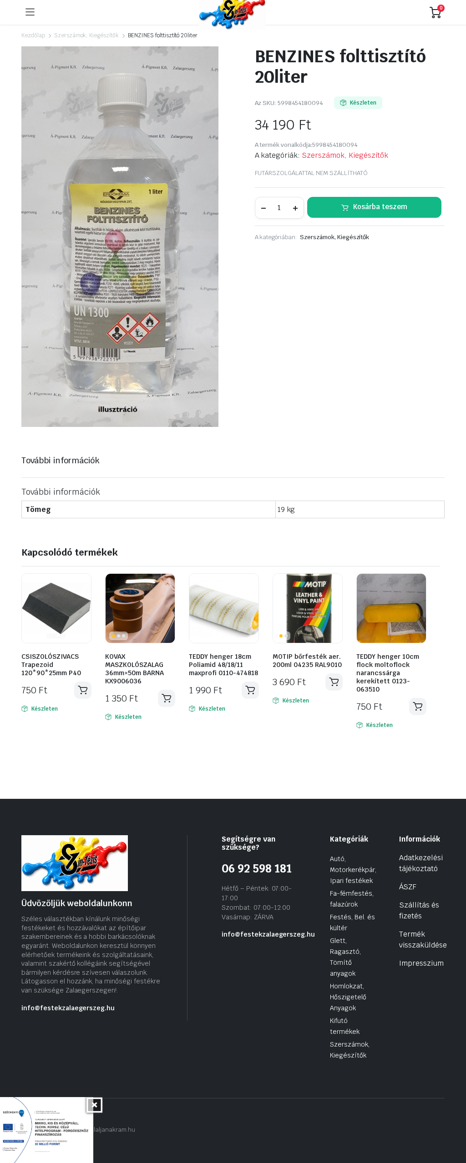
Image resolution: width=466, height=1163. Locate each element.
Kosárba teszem (380, 206)
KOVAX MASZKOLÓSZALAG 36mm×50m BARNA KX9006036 (134, 668)
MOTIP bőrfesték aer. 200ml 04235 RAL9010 (307, 660)
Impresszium (421, 963)
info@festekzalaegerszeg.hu (68, 1008)
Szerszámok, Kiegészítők (86, 35)
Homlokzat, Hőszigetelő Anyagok (348, 997)
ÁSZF (407, 887)
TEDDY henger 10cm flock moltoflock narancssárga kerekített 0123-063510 (387, 672)
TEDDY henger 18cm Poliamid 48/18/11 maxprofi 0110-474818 (223, 664)
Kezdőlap (33, 35)
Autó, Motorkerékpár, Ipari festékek (353, 870)
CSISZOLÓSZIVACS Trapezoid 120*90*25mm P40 (51, 664)
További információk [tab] (60, 460)
